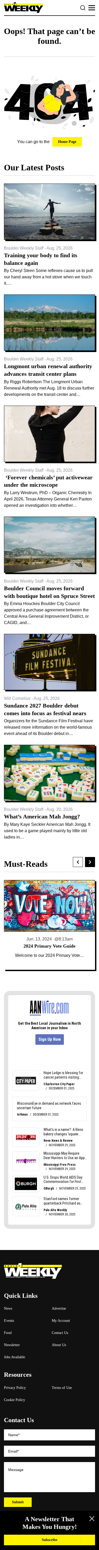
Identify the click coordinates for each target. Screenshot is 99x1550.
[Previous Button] (78, 862)
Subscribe (49, 1540)
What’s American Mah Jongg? (42, 816)
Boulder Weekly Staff (23, 248)
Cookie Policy (14, 1400)
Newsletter (12, 1345)
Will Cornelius (17, 698)
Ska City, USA (49, 946)
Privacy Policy (15, 1388)
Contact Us (60, 1333)
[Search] (83, 8)
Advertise (59, 1308)
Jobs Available (14, 1357)
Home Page (67, 142)
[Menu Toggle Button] (91, 7)
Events (9, 1321)
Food (8, 1333)
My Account (61, 1321)
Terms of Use (62, 1388)
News (8, 1308)
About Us (59, 1345)
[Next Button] (90, 862)
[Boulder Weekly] (23, 7)
